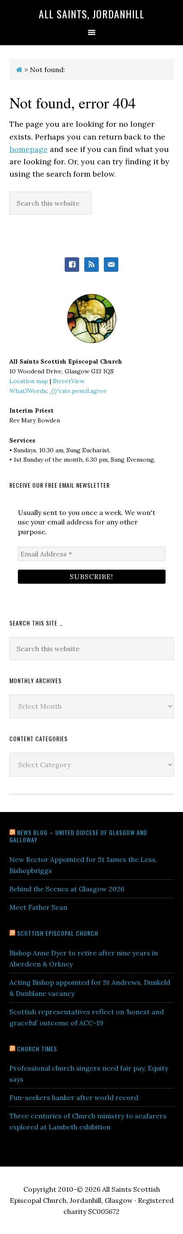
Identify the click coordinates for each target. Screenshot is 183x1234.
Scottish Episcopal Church (57, 932)
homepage (28, 149)
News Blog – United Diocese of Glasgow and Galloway (78, 836)
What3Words (27, 391)
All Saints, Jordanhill (91, 13)
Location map (28, 381)
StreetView (69, 381)
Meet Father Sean (38, 907)
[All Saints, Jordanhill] (19, 69)
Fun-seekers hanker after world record (73, 1097)
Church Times (37, 1048)
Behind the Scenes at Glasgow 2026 (66, 889)
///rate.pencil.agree (78, 391)
